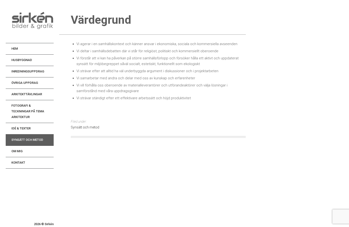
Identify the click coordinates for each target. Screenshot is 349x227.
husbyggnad (21, 60)
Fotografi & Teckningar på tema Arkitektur (27, 111)
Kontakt (18, 162)
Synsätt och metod (27, 140)
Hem (14, 48)
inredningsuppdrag (27, 71)
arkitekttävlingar (26, 94)
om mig (17, 151)
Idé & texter (21, 128)
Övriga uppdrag (24, 83)
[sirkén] (32, 21)
